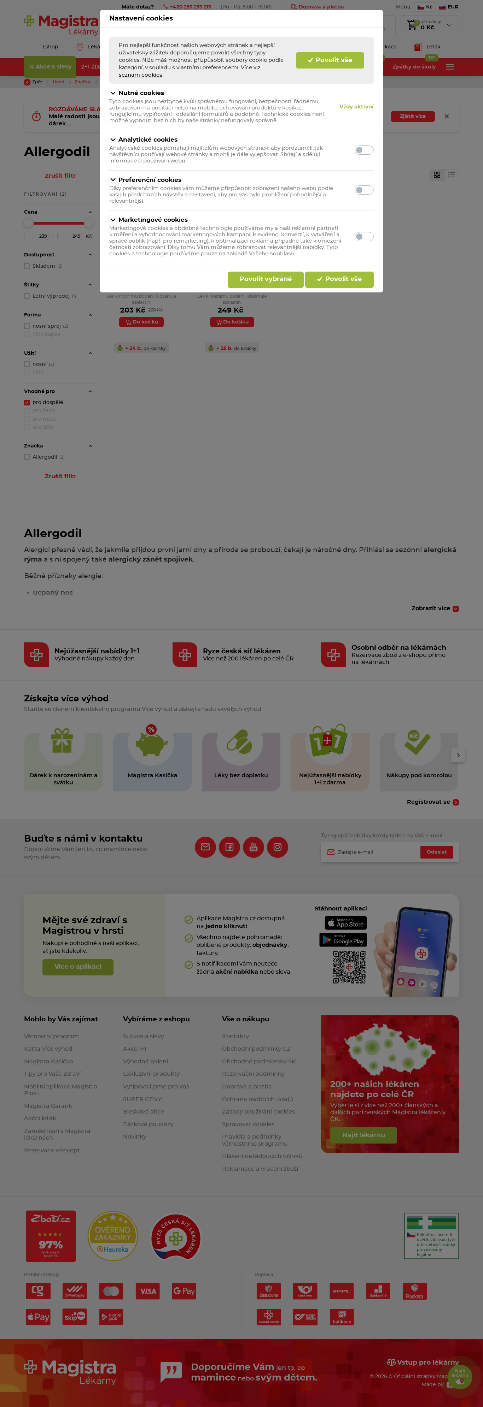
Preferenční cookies (149, 180)
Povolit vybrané (266, 279)
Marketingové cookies (153, 220)
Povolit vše (333, 60)
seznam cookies (140, 75)
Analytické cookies (148, 140)
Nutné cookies (141, 93)
